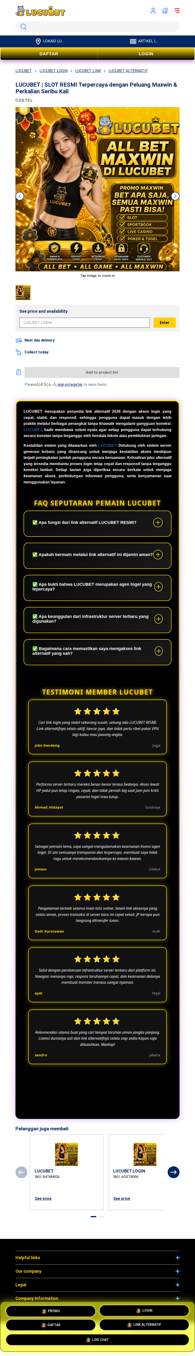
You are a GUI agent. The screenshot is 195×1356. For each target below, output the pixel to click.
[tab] (93, 1216)
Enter (165, 322)
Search (22, 26)
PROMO (54, 1309)
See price (43, 1198)
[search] (97, 26)
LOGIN (146, 53)
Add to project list (102, 372)
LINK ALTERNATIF (147, 1326)
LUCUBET (33, 430)
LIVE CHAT (100, 1341)
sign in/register (70, 384)
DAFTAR (48, 53)
